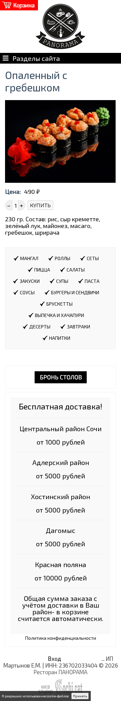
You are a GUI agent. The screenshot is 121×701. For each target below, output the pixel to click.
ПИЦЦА (42, 269)
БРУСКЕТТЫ (59, 304)
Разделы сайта (34, 58)
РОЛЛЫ (62, 258)
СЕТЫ (93, 258)
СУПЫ (62, 281)
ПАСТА (92, 281)
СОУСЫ (27, 292)
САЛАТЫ (76, 269)
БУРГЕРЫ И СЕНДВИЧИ (75, 292)
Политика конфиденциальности (60, 638)
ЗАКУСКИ (29, 281)
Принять (80, 696)
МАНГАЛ (29, 258)
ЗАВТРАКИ (78, 326)
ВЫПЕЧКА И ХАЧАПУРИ (59, 315)
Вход (54, 658)
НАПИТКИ (59, 338)
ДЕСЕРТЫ (39, 326)
